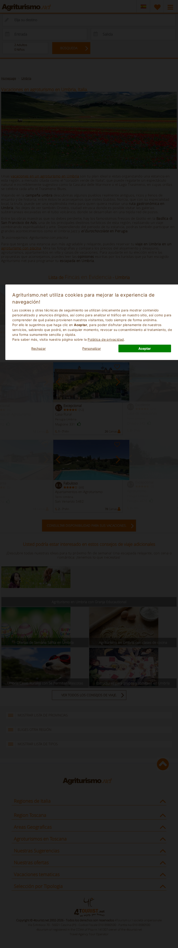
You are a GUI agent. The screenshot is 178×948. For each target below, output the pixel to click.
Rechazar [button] (38, 348)
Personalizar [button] (91, 348)
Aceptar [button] (144, 348)
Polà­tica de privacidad (106, 339)
